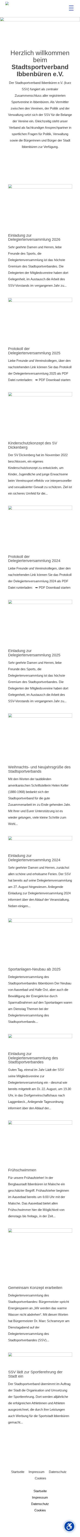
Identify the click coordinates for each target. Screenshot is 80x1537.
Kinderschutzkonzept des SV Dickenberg (32, 445)
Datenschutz (58, 1472)
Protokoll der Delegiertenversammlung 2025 (34, 351)
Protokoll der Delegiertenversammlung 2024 (34, 559)
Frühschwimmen (22, 1170)
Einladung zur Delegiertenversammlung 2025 (34, 653)
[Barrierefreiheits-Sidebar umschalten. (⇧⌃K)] (69, 1526)
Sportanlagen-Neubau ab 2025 (34, 969)
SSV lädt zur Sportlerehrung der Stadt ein (35, 1374)
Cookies (40, 1478)
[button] (71, 8)
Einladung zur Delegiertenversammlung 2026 (34, 237)
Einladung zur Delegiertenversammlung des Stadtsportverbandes (33, 1058)
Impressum (37, 1472)
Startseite (17, 1472)
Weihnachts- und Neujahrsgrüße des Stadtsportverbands (39, 769)
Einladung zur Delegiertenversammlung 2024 (34, 858)
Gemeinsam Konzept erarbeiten (35, 1288)
